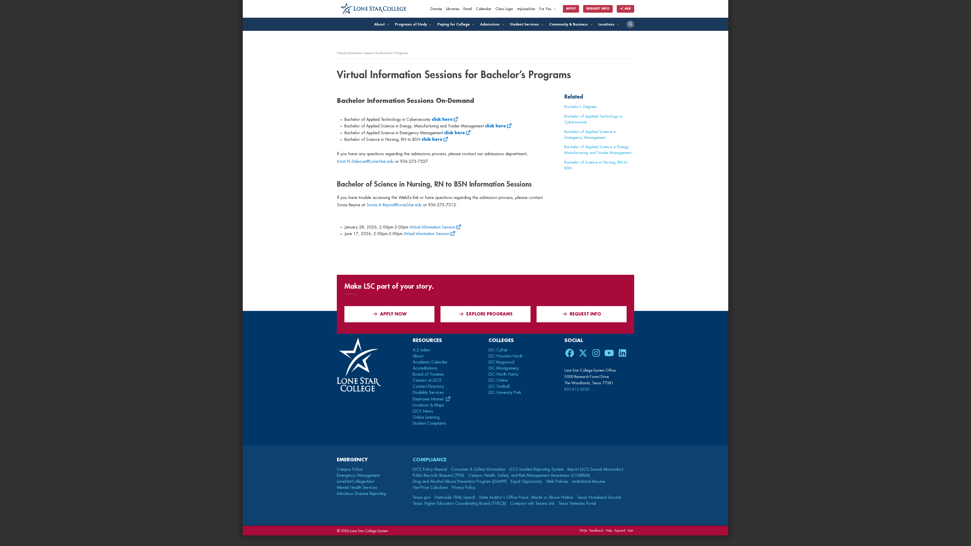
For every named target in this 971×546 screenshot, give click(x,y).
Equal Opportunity (526, 482)
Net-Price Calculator (430, 488)
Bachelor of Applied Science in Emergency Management (590, 135)
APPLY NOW (393, 314)
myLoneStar (526, 9)
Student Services (525, 24)
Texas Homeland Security (599, 497)
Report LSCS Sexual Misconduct (595, 469)
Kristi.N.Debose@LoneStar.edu (365, 161)
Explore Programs (489, 314)
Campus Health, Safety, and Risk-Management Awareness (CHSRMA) (529, 475)
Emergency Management (358, 475)
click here (432, 140)
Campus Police (350, 469)
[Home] (373, 9)
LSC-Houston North (506, 356)
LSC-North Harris (503, 374)
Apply (571, 8)
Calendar (483, 9)
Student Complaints (429, 423)
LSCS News (423, 411)
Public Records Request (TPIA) (439, 475)
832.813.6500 (576, 389)
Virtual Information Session (432, 227)
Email (468, 9)
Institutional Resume (588, 482)
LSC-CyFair (498, 350)
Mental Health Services (357, 488)
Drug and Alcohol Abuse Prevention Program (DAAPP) (460, 482)
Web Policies (557, 482)
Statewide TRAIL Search (454, 497)
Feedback (596, 530)
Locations (606, 24)
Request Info (597, 8)
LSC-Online (498, 380)
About (380, 24)
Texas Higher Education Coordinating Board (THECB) (459, 504)
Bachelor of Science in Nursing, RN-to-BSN (596, 165)
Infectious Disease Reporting (361, 494)
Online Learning (426, 417)
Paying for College (454, 24)
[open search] (630, 24)
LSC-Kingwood (501, 362)
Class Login (504, 9)
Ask (627, 8)
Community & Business (569, 24)
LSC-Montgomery (504, 368)
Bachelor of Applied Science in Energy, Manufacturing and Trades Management (597, 150)
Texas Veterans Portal (577, 504)
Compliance (430, 459)
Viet (630, 530)
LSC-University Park (505, 393)
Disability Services (428, 393)
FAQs (583, 530)
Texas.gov (422, 497)
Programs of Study (411, 24)
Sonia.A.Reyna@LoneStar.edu (394, 205)
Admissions (490, 24)
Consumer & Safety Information (478, 469)
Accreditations (425, 368)
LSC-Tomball (499, 386)
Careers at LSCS (427, 380)
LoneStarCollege (355, 482)
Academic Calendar (430, 362)
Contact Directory (428, 386)
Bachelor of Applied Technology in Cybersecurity (593, 119)
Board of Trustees (428, 374)
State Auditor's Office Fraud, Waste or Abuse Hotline (526, 497)
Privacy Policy (463, 488)
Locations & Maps (428, 405)
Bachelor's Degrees (580, 107)
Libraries (452, 9)
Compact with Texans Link (532, 504)
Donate (436, 9)
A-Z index (421, 350)
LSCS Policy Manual (430, 469)
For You (545, 9)
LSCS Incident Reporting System (536, 469)
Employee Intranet (429, 399)
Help (609, 530)
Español (619, 530)
